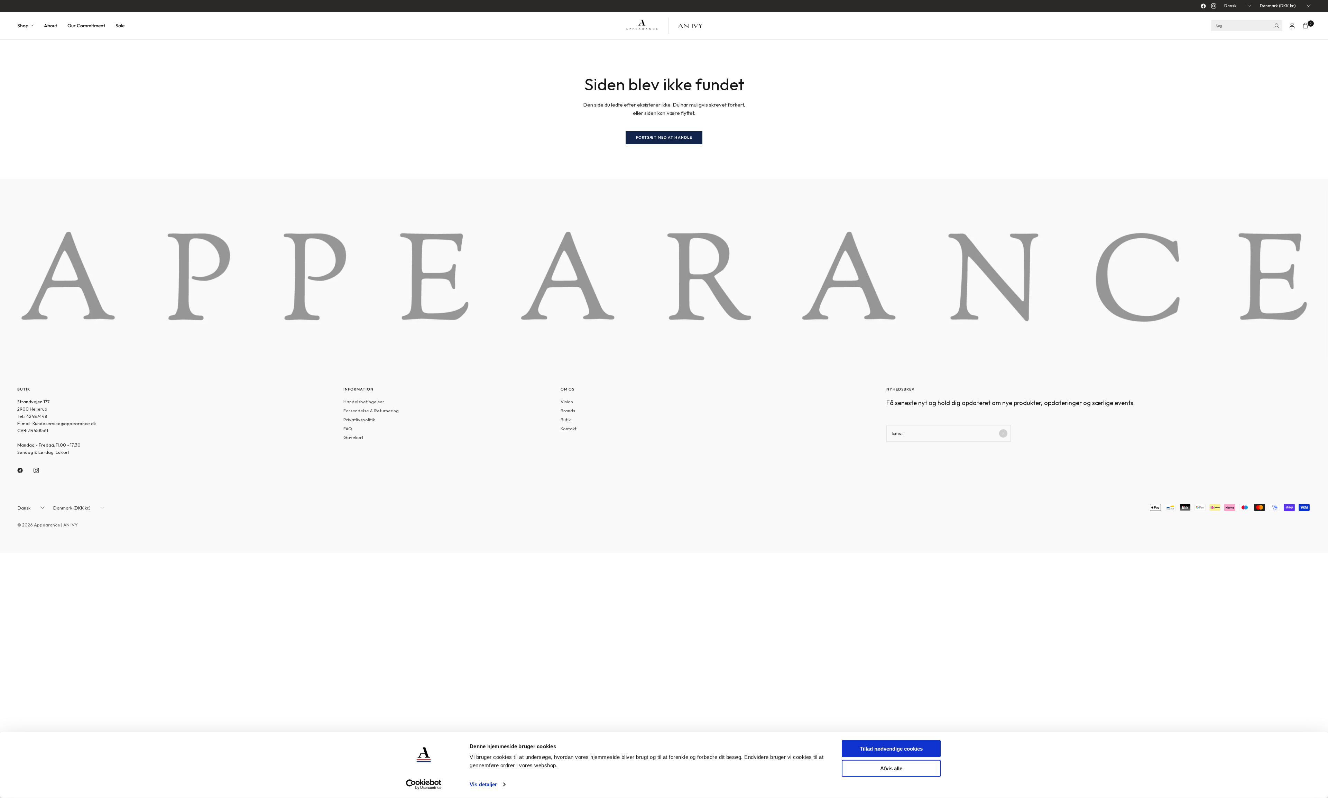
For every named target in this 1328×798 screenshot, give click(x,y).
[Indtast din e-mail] (1003, 433)
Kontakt (569, 428)
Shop (22, 25)
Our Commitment (86, 25)
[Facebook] (1203, 6)
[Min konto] (1292, 25)
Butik (566, 419)
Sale (120, 25)
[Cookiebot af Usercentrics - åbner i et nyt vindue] (424, 784)
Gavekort (353, 437)
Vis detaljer (483, 784)
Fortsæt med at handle (664, 137)
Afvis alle (891, 768)
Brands (568, 410)
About (50, 25)
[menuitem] (28, 26)
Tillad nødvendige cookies (891, 749)
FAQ (347, 428)
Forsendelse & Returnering (371, 410)
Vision (567, 401)
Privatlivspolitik (359, 419)
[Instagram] (1213, 6)
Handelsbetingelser (363, 401)
